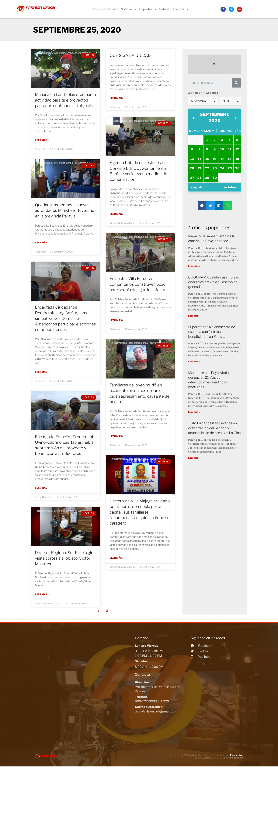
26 (237, 168)
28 (199, 178)
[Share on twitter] (210, 205)
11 (229, 149)
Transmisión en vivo (104, 9)
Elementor (236, 755)
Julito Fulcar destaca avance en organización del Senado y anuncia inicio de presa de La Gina (214, 428)
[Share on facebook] (202, 205)
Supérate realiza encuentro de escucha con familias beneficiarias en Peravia (211, 331)
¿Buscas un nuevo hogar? (218, 757)
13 (192, 159)
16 (214, 159)
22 (207, 168)
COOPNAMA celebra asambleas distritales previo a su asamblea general (213, 282)
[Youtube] (239, 9)
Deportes (145, 9)
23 (215, 168)
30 (215, 178)
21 (199, 168)
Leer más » (42, 140)
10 (222, 149)
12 (237, 149)
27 (192, 178)
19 (237, 159)
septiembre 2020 (214, 117)
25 (230, 168)
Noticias (126, 9)
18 (229, 159)
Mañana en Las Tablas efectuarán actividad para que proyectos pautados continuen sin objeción (65, 100)
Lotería (164, 9)
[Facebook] (223, 9)
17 (222, 159)
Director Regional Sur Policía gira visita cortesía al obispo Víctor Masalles (65, 558)
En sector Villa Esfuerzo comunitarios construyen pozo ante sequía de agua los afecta (138, 284)
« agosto (197, 187)
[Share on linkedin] (219, 205)
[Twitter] (231, 9)
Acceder (178, 9)
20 (192, 168)
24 (222, 168)
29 (207, 178)
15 (207, 159)
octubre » (231, 187)
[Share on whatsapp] (227, 205)
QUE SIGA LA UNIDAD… (132, 55)
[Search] (236, 83)
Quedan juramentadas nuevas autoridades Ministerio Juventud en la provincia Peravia (64, 210)
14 (199, 159)
